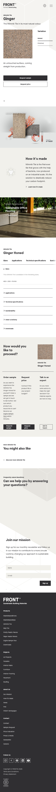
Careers (6, 744)
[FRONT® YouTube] (28, 760)
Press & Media (8, 736)
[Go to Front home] (16, 5)
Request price (25, 84)
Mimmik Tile (7, 15)
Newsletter (7, 740)
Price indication (8, 732)
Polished (41, 43)
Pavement (6, 678)
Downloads (7, 645)
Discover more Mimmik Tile (15, 460)
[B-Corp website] (5, 783)
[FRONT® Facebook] (11, 760)
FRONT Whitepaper (10, 711)
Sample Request (9, 727)
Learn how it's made (35, 187)
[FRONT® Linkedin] (22, 760)
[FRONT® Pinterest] (17, 760)
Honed (40, 38)
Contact (6, 723)
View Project (12, 215)
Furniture (6, 670)
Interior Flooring (9, 674)
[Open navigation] (51, 6)
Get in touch (45, 427)
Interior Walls (8, 665)
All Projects (7, 657)
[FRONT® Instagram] (5, 760)
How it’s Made (8, 698)
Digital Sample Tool (10, 641)
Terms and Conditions (11, 772)
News (5, 703)
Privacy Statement (9, 774)
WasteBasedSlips (9, 620)
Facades (6, 661)
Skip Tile (6, 628)
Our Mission (7, 694)
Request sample (25, 78)
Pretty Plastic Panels (10, 632)
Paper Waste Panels (10, 636)
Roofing (6, 682)
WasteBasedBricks (10, 616)
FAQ (4, 707)
